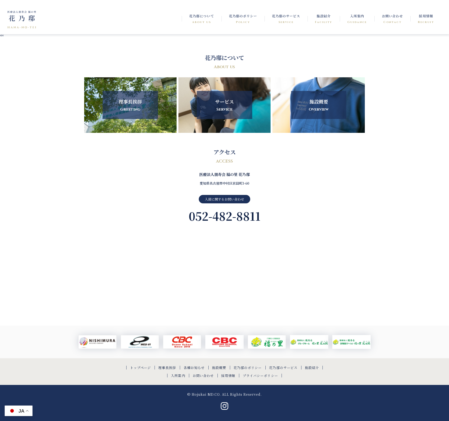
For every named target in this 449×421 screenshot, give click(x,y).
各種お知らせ (194, 367)
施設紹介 (312, 367)
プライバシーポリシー (260, 375)
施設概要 (219, 367)
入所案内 (178, 375)
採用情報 (228, 375)
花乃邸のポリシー (248, 367)
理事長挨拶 (167, 367)
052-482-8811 (225, 216)
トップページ (140, 367)
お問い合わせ (203, 375)
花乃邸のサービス (283, 367)
